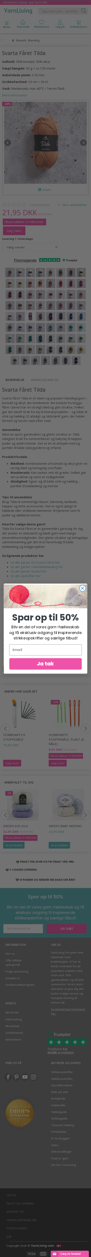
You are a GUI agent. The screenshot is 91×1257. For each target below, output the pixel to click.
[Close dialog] (82, 588)
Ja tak (45, 663)
